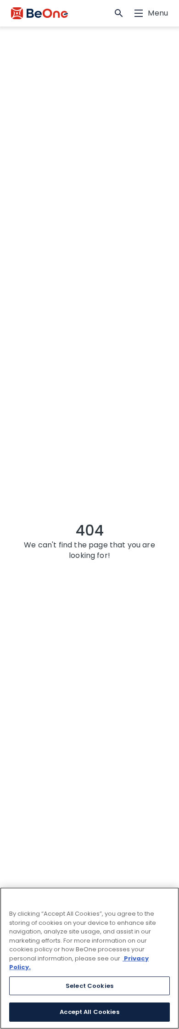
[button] (119, 13)
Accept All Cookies (89, 1012)
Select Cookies (89, 985)
